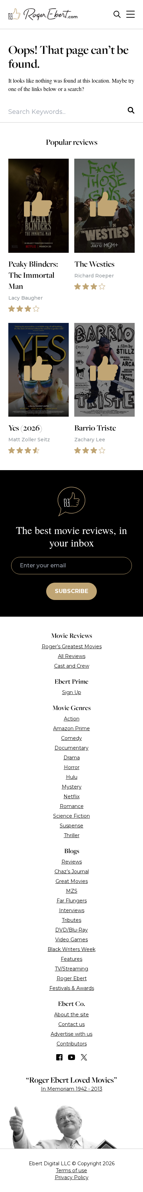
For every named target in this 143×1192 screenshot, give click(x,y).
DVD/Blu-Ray (71, 930)
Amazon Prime (71, 728)
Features (71, 959)
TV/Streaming (71, 969)
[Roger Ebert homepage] (43, 14)
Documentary (71, 748)
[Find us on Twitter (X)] (84, 1057)
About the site (71, 1014)
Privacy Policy (72, 1177)
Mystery (72, 787)
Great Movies (72, 881)
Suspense (71, 826)
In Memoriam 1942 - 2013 (71, 1089)
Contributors (72, 1044)
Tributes (71, 920)
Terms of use (71, 1170)
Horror (71, 767)
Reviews (71, 862)
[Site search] (117, 14)
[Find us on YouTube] (71, 1057)
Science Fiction (71, 816)
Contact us (71, 1024)
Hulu (71, 777)
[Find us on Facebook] (59, 1057)
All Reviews (71, 656)
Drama (72, 758)
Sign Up (71, 692)
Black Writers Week (71, 949)
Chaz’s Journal (71, 871)
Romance (72, 806)
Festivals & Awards (71, 988)
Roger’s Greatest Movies (72, 646)
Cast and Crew (71, 666)
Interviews (71, 910)
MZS (71, 891)
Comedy (71, 738)
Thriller (71, 835)
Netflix (71, 796)
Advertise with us (71, 1034)
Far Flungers (72, 901)
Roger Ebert (72, 978)
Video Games (71, 939)
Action (71, 719)
